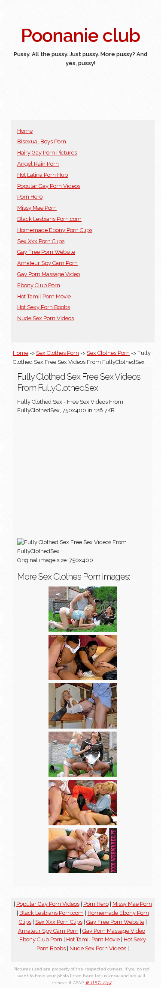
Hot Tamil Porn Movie (44, 296)
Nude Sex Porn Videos (45, 318)
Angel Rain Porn (38, 164)
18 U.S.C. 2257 (98, 982)
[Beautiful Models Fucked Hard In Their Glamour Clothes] (83, 823)
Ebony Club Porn (38, 285)
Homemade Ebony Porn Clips (54, 230)
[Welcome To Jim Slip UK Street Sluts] (83, 726)
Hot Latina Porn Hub (42, 175)
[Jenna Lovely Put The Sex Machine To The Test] (83, 871)
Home (25, 131)
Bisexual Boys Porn (41, 141)
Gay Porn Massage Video (48, 274)
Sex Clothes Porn (57, 353)
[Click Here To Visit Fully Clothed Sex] (83, 678)
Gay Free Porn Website (46, 252)
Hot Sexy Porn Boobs (43, 307)
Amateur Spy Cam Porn (47, 263)
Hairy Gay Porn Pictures (47, 152)
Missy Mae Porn (37, 208)
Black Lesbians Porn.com (49, 219)
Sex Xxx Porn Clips (40, 241)
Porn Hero (30, 196)
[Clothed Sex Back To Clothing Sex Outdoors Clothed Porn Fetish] (83, 630)
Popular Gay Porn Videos (48, 186)
